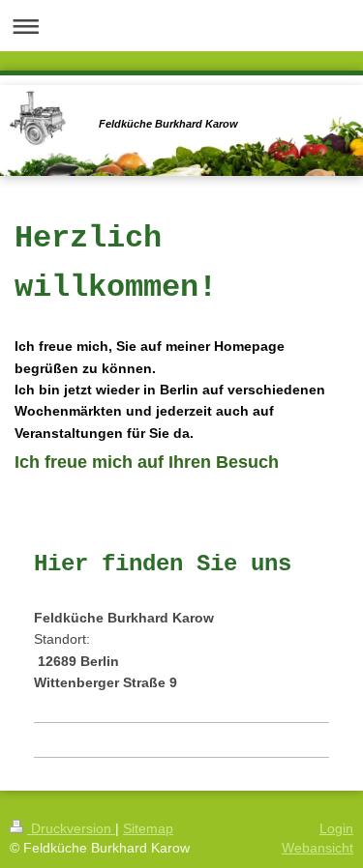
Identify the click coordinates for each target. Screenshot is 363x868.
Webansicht (317, 847)
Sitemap (148, 828)
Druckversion (71, 828)
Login (336, 828)
